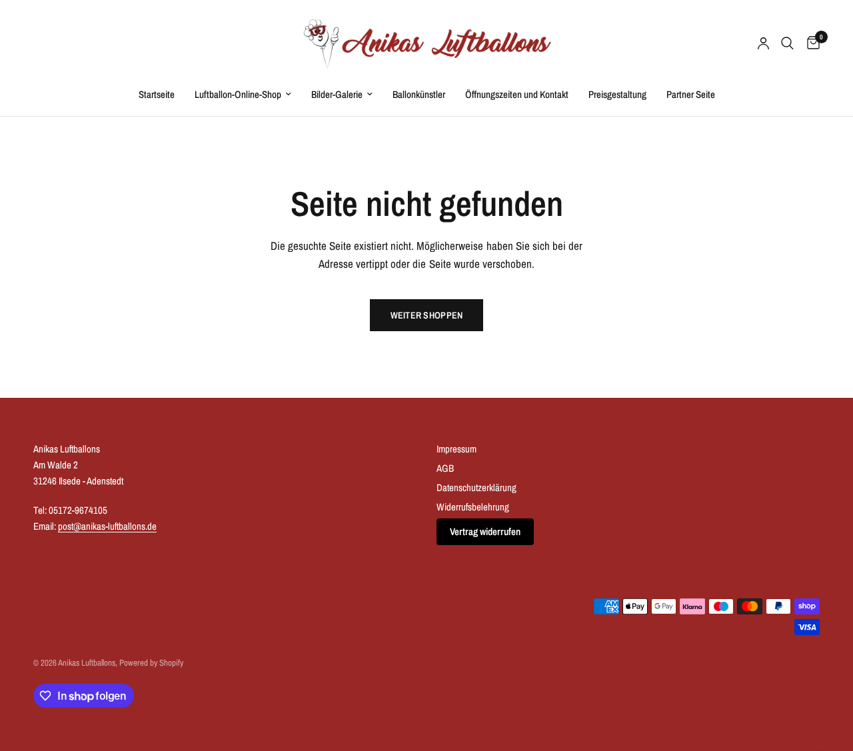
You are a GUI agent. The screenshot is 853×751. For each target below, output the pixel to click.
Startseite (157, 94)
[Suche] (787, 43)
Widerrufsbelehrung (472, 507)
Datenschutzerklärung (476, 487)
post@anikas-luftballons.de (107, 526)
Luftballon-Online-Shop (238, 94)
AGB (445, 468)
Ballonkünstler (419, 94)
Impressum (456, 449)
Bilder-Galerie (337, 94)
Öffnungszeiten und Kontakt (516, 94)
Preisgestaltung (617, 94)
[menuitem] (157, 94)
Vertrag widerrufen (485, 531)
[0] (810, 43)
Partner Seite (690, 94)
